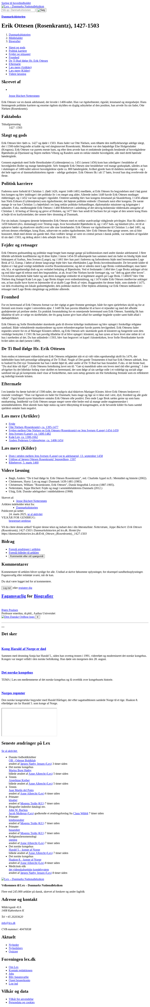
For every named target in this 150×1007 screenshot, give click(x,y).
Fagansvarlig (13, 596)
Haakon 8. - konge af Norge (25, 859)
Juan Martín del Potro (21, 790)
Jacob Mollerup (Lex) (21, 813)
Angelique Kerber (19, 780)
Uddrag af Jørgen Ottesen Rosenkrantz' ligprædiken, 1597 (42, 459)
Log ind (13, 983)
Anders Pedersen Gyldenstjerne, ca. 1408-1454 (36, 440)
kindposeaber (16, 820)
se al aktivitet (34, 514)
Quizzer (13, 951)
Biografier (43, 596)
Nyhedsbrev (16, 948)
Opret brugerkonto (19, 980)
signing (13, 839)
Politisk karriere (18, 50)
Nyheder (14, 944)
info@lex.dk (8, 923)
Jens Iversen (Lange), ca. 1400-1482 (30, 433)
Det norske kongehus (17, 672)
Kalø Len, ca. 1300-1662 (23, 437)
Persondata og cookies (22, 1002)
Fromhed (14, 57)
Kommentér (26, 556)
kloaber (13, 800)
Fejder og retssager (20, 54)
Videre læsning (17, 73)
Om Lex (13, 967)
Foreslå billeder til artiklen (24, 552)
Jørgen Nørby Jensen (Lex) (36, 763)
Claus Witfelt (80, 813)
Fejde (12, 423)
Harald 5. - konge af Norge (24, 849)
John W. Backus (18, 810)
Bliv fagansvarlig (19, 977)
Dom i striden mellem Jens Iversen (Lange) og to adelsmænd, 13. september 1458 (56, 455)
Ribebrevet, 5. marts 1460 (24, 462)
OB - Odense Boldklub (22, 760)
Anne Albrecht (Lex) (41, 773)
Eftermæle (15, 64)
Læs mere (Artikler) (20, 67)
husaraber (14, 829)
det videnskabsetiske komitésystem (29, 869)
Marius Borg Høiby (20, 770)
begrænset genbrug (20, 520)
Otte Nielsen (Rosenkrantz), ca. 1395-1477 (33, 427)
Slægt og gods (17, 47)
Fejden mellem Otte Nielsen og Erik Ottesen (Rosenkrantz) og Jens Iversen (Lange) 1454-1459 (64, 430)
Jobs (11, 973)
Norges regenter (13, 693)
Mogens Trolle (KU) (32, 803)
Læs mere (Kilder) (19, 70)
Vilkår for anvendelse (21, 999)
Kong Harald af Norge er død (23, 649)
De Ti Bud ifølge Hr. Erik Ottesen (28, 60)
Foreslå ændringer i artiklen (24, 549)
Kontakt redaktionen (20, 970)
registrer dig (25, 587)
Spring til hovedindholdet (16, 3)
